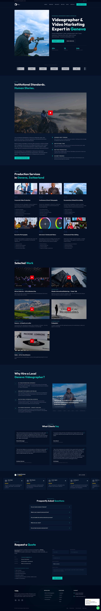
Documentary (47, 599)
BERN (69, 410)
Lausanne (61, 593)
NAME (53, 549)
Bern (60, 601)
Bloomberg (21, 68)
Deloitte (66, 68)
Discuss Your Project (22, 158)
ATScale (77, 68)
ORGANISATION (72, 549)
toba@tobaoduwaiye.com (80, 596)
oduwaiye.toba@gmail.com (26, 557)
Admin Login (84, 608)
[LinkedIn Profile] (15, 600)
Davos (61, 597)
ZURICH (64, 410)
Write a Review (82, 474)
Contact (72, 4)
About (45, 4)
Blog (67, 4)
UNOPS (55, 68)
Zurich (61, 595)
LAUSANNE (59, 410)
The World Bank (32, 68)
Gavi (43, 68)
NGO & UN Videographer (49, 593)
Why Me (62, 4)
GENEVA (54, 410)
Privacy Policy (71, 608)
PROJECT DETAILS (55, 567)
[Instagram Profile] (22, 600)
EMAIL (53, 555)
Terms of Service (78, 608)
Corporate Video (48, 597)
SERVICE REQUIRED (55, 561)
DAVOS (77, 410)
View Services (70, 41)
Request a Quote (81, 4)
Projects (57, 4)
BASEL (73, 410)
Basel (60, 599)
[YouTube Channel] (19, 600)
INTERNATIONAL (82, 410)
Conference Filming (48, 595)
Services (51, 4)
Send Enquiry (57, 578)
